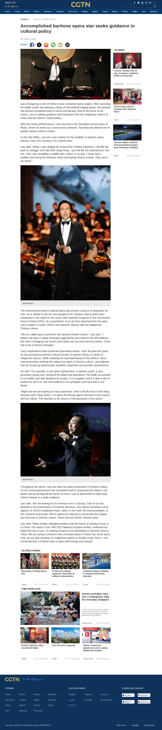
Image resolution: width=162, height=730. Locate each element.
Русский (88, 700)
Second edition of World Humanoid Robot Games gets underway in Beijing (126, 145)
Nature (115, 11)
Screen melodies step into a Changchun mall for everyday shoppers (95, 596)
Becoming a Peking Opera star (33, 572)
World (26, 11)
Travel (104, 11)
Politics (36, 11)
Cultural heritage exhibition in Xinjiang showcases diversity (96, 573)
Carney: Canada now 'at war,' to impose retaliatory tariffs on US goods (126, 73)
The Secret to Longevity (63, 645)
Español (88, 694)
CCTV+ (72, 705)
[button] (25, 93)
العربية (71, 700)
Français (104, 694)
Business (48, 11)
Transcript (38, 711)
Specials (153, 11)
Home (7, 11)
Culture (85, 11)
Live (143, 11)
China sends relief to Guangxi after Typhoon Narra (125, 109)
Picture (125, 11)
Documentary (106, 700)
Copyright (135, 725)
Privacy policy (149, 725)
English (72, 694)
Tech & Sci (72, 11)
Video (135, 11)
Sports (95, 11)
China (17, 11)
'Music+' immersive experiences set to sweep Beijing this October (95, 648)
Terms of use (121, 725)
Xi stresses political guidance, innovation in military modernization (63, 573)
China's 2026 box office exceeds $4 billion (32, 646)
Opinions (60, 11)
